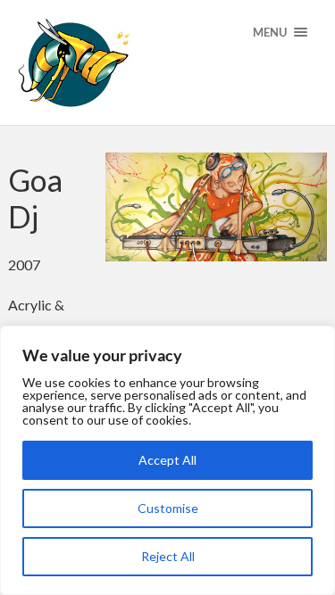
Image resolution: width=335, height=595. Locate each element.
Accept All (167, 459)
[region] (167, 460)
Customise (168, 508)
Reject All (168, 556)
